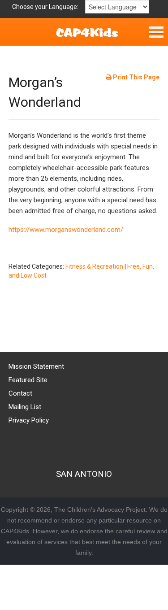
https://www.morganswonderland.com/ (66, 230)
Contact (20, 393)
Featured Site (28, 380)
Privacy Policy (29, 420)
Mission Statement (36, 366)
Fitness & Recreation (94, 266)
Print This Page (135, 77)
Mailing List (25, 407)
